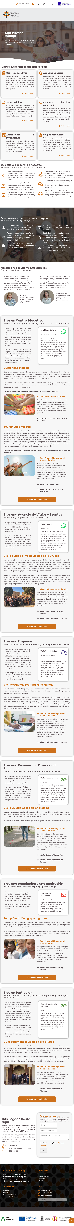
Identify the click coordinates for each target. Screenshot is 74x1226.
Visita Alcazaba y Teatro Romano (51, 490)
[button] (52, 396)
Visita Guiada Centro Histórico (54, 589)
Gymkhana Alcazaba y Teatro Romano (52, 419)
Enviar (43, 1150)
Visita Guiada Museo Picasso (53, 618)
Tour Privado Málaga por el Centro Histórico (52, 459)
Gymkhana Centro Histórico (52, 396)
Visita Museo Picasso (49, 484)
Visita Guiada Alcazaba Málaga (51, 1090)
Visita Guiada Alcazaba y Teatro (51, 612)
